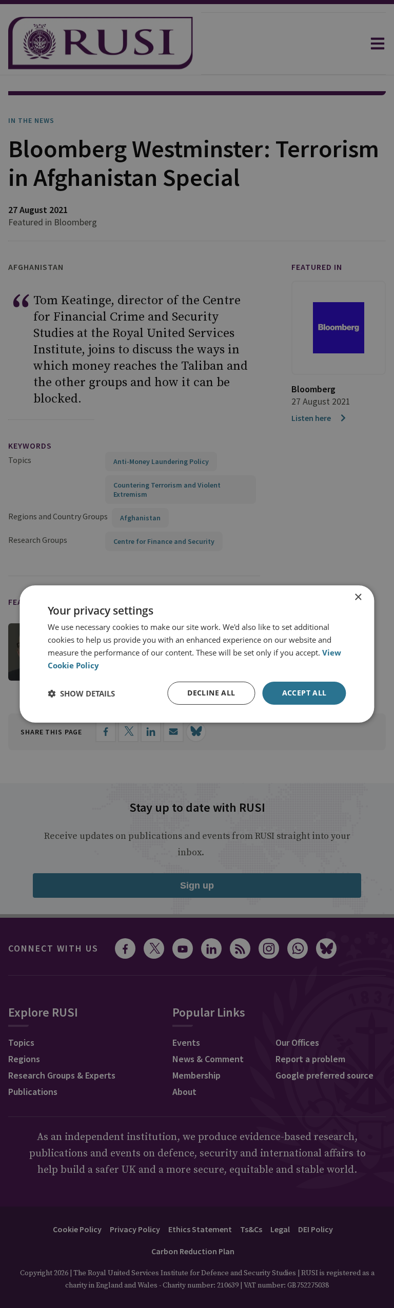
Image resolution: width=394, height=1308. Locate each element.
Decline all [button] (211, 693)
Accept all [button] (304, 693)
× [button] (358, 597)
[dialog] (196, 654)
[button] (81, 693)
